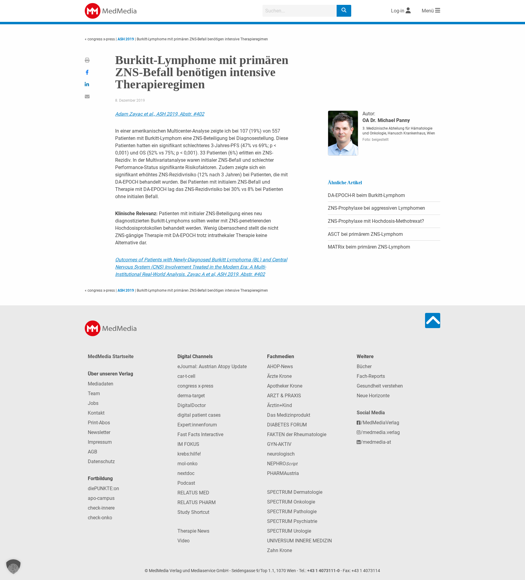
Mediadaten (100, 384)
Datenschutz (101, 461)
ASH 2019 (126, 39)
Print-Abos (99, 423)
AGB (92, 452)
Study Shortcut (193, 512)
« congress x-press (100, 39)
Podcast (186, 483)
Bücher (364, 366)
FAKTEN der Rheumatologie (296, 434)
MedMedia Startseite (111, 356)
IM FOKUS (188, 444)
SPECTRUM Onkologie (291, 502)
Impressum (100, 442)
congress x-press (195, 386)
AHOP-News (280, 366)
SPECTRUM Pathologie (292, 511)
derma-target (191, 396)
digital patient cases (199, 415)
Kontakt (96, 413)
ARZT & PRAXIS (284, 396)
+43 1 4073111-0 (323, 570)
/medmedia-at (376, 442)
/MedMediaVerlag (380, 423)
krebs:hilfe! (189, 454)
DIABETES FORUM (287, 425)
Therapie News (193, 531)
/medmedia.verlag (380, 432)
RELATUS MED (193, 493)
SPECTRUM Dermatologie (294, 492)
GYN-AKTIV (279, 444)
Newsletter (99, 432)
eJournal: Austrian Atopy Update (212, 366)
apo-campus (101, 498)
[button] (13, 566)
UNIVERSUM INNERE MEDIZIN (299, 541)
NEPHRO (282, 463)
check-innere (101, 508)
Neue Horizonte (373, 396)
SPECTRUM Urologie (289, 531)
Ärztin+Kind (279, 405)
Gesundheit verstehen (380, 386)
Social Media (371, 412)
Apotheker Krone (284, 386)
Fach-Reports (371, 376)
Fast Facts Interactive (200, 434)
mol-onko (187, 463)
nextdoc (185, 473)
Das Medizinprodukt (288, 415)
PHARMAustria (283, 473)
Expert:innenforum (197, 425)
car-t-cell (186, 376)
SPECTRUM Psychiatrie (292, 521)
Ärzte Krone (279, 376)
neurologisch (281, 454)
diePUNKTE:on (103, 488)
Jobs (93, 403)
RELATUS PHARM (196, 502)
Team (94, 393)
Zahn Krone (279, 550)
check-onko (100, 518)
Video (183, 541)
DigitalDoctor (191, 405)
